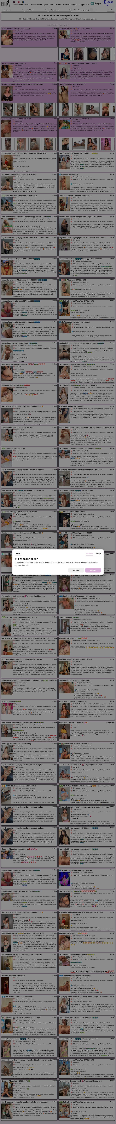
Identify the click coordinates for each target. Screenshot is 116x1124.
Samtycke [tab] (89, 553)
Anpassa (76, 570)
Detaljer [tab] (98, 553)
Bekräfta (93, 570)
